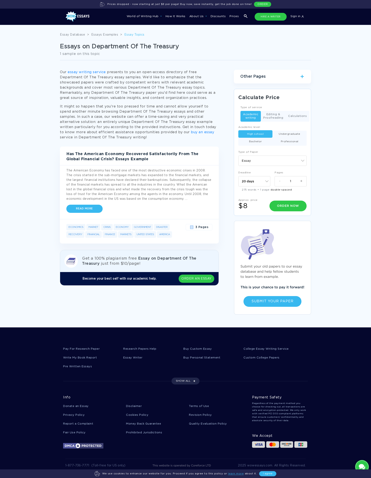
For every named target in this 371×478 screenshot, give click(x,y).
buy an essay (202, 132)
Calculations (297, 116)
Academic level (249, 127)
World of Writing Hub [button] (143, 16)
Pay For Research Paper (81, 349)
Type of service (251, 107)
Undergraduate (289, 134)
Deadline (244, 172)
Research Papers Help (139, 349)
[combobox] (272, 161)
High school (255, 134)
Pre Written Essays (77, 366)
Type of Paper (248, 152)
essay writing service (87, 72)
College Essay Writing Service (266, 349)
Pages (279, 172)
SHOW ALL (183, 381)
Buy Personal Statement (201, 358)
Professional (289, 141)
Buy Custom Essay (197, 349)
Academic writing (250, 116)
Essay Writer (132, 358)
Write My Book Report (80, 358)
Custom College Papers (261, 358)
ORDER (262, 4)
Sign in (295, 16)
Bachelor (255, 141)
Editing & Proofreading (273, 116)
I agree (267, 473)
